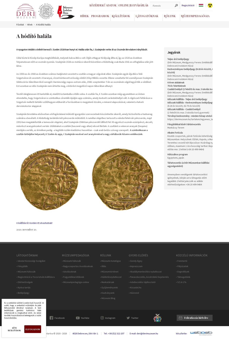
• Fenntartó (181, 261)
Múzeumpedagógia (195, 16)
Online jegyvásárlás (133, 5)
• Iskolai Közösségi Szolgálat (30, 261)
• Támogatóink (183, 277)
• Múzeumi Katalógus (110, 261)
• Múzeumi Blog (107, 298)
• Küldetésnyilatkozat (111, 277)
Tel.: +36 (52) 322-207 (114, 333)
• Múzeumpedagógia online (75, 282)
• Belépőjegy (22, 293)
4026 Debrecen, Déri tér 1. (85, 333)
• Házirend (134, 293)
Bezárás (41, 304)
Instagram (110, 317)
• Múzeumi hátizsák (26, 271)
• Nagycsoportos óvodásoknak (77, 266)
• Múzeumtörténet (109, 271)
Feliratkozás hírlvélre (196, 317)
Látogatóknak (147, 16)
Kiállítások (121, 16)
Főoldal (20, 24)
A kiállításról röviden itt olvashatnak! (34, 222)
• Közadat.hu (135, 287)
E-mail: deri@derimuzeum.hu (144, 333)
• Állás (103, 266)
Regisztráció (188, 5)
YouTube (85, 317)
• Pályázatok (182, 266)
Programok (100, 16)
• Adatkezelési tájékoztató (142, 282)
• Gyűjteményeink (109, 287)
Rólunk (170, 16)
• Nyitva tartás (23, 287)
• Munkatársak (107, 282)
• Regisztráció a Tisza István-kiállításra (35, 277)
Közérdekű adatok (103, 5)
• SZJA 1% (181, 282)
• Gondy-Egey (135, 261)
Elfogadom (32, 329)
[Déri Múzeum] (26, 11)
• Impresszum (135, 266)
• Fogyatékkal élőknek (73, 277)
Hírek (84, 16)
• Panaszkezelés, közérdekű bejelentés (149, 277)
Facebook (60, 317)
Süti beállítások (14, 329)
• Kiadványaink (107, 293)
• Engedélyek (182, 271)
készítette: (181, 333)
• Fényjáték (22, 266)
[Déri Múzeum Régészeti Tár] (46, 11)
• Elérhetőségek (24, 282)
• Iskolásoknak (69, 271)
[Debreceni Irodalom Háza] (66, 12)
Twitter (134, 317)
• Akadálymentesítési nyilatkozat (145, 271)
